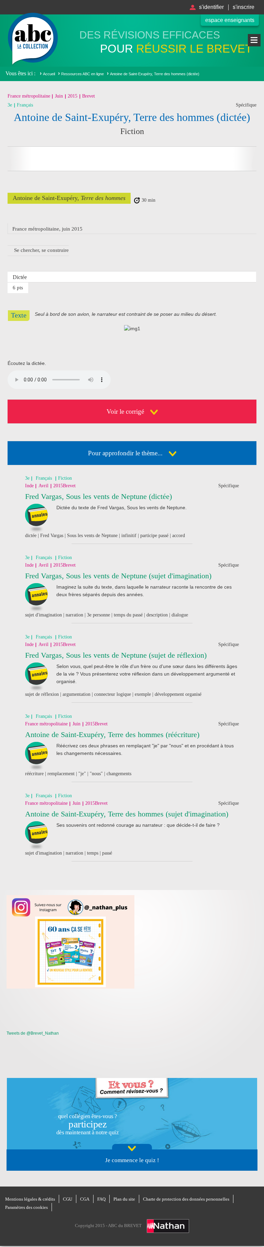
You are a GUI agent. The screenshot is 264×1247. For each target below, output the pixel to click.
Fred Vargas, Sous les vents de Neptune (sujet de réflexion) (116, 655)
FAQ (101, 1199)
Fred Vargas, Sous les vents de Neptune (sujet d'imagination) (118, 575)
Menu (254, 40)
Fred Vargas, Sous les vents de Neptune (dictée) (98, 496)
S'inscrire (243, 7)
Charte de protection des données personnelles (186, 1199)
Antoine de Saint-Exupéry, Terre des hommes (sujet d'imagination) (126, 814)
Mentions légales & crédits (30, 1199)
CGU (67, 1199)
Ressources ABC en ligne (82, 74)
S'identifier (211, 7)
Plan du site (124, 1199)
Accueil (49, 74)
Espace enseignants (229, 20)
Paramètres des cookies (26, 1207)
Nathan (168, 1226)
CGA (84, 1199)
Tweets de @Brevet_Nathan (33, 1033)
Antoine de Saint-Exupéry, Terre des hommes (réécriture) (112, 734)
